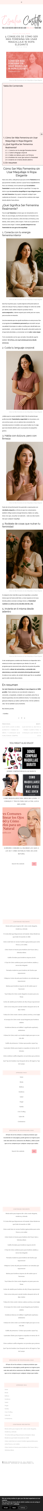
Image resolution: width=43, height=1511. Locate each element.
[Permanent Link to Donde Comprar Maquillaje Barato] (21, 758)
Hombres (21, 1092)
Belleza (22, 33)
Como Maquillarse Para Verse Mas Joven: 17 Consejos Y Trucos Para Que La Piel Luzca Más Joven (22, 801)
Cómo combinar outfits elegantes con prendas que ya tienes (21, 1056)
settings (16, 1504)
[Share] (18, 718)
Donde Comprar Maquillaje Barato (21, 771)
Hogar (21, 1102)
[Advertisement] (21, 110)
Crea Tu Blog (21, 1111)
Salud (21, 1097)
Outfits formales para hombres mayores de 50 (21, 957)
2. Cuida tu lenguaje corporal (17, 153)
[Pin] (21, 718)
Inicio (21, 1077)
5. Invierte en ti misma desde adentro (20, 160)
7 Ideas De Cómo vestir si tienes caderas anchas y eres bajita (21, 1014)
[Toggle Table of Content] (40, 134)
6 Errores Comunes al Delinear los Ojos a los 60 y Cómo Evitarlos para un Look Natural (21, 851)
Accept (6, 1507)
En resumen (11, 162)
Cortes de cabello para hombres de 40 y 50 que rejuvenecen (21, 1002)
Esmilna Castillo (21, 21)
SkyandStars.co (27, 1463)
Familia (22, 1107)
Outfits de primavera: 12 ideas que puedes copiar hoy (21, 1043)
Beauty (15, 33)
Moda (28, 33)
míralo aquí (26, 675)
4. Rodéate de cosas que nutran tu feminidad (23, 157)
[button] (21, 2)
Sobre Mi (21, 1116)
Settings (23, 1507)
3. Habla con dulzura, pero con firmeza (21, 155)
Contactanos (21, 1121)
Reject (14, 1507)
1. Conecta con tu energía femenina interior (22, 150)
